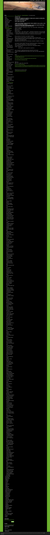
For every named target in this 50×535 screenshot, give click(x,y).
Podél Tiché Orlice (9, 249)
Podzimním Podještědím (10, 126)
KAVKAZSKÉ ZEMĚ (9, 502)
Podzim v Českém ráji (10, 391)
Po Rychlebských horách (10, 208)
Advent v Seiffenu (9, 277)
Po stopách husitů (9, 327)
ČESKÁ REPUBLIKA (25, 15)
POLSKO (7, 487)
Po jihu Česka (9, 451)
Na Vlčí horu (8, 409)
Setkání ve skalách (9, 194)
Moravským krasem (9, 163)
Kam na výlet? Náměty (8, 514)
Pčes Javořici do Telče (10, 442)
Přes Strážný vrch (9, 178)
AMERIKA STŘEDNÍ (9, 507)
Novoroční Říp (9, 92)
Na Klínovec (8, 110)
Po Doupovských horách (10, 215)
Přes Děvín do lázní (9, 242)
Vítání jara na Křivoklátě (10, 428)
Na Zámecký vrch (9, 146)
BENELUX (7, 479)
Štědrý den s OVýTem (10, 132)
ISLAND (7, 481)
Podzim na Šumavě (9, 348)
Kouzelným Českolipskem (10, 162)
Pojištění (6, 515)
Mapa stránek (38, 0)
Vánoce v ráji (8, 278)
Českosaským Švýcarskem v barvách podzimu (9, 121)
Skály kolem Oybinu (9, 256)
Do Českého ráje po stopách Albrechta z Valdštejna (9, 41)
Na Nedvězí (8, 29)
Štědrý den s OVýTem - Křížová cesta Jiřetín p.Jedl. (9, 354)
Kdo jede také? (7, 22)
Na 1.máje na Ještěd (9, 319)
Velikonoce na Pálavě (10, 151)
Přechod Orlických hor (10, 71)
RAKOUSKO (7, 488)
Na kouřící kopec (9, 142)
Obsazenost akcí (7, 21)
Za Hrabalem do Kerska (10, 418)
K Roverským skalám (10, 362)
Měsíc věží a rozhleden (10, 346)
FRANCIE (7, 480)
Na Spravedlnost (9, 371)
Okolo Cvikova (9, 98)
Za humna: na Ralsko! (10, 124)
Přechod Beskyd (9, 115)
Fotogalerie (6, 23)
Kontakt (6, 516)
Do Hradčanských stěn (10, 38)
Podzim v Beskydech (10, 453)
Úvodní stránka (32, 0)
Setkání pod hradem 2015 (10, 135)
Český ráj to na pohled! (10, 141)
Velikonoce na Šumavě (10, 106)
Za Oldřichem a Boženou (10, 223)
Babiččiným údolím (9, 58)
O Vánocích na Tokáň (10, 311)
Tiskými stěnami (9, 67)
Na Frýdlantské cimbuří (10, 303)
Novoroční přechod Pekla (10, 469)
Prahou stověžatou (9, 339)
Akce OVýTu (7, 19)
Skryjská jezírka (9, 433)
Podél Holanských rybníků (10, 164)
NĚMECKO (7, 486)
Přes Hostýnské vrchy (10, 406)
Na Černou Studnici (9, 214)
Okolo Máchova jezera (10, 470)
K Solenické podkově (10, 374)
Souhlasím (49, 533)
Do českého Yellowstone (10, 375)
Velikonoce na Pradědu (10, 471)
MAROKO (7, 504)
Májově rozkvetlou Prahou (10, 373)
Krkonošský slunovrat (10, 111)
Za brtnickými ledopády (10, 99)
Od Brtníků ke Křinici (10, 39)
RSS (41, 0)
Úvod (15, 15)
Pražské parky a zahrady (10, 109)
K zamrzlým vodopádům (10, 143)
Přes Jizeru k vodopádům (10, 328)
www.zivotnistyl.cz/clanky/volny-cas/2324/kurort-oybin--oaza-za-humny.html (25, 58)
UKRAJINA (7, 498)
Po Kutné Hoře (9, 125)
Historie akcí (19, 15)
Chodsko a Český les (10, 224)
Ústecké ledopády (9, 454)
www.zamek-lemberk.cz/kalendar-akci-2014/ (21, 59)
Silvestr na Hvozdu (9, 436)
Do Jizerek (8, 44)
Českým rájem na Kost (10, 169)
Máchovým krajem (9, 203)
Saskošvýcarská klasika (10, 177)
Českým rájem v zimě (10, 90)
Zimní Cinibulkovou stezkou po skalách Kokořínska (9, 283)
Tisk (44, 0)
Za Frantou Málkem (9, 472)
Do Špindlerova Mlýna (10, 347)
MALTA (7, 485)
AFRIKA (7, 503)
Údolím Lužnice (9, 410)
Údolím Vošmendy (9, 462)
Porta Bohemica (9, 294)
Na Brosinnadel (9, 257)
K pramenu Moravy (9, 345)
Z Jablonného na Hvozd (10, 435)
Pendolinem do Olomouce (10, 76)
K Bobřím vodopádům (10, 287)
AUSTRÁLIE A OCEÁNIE (9, 513)
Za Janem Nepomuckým (10, 241)
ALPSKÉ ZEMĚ (8, 476)
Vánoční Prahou (9, 231)
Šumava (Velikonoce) (10, 46)
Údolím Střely (8, 450)
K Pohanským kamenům (10, 443)
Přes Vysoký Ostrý (9, 372)
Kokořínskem (8, 150)
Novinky (6, 18)
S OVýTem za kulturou (8, 20)
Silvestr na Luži (9, 91)
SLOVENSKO (8, 494)
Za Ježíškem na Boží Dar (10, 419)
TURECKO (7, 497)
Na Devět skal (9, 291)
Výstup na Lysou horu (10, 216)
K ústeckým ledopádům (10, 197)
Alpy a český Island (9, 45)
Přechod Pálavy (9, 66)
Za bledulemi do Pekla (10, 102)
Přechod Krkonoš (9, 179)
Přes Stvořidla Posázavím (10, 452)
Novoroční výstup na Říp (10, 239)
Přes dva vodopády (9, 260)
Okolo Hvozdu (9, 415)
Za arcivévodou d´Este (10, 363)
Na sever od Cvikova (10, 250)
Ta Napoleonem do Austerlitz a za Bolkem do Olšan (9, 460)
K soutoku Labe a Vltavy (10, 159)
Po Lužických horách (10, 82)
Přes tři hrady (8, 240)
